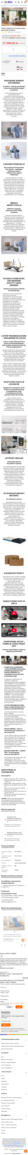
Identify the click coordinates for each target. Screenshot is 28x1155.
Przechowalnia (5, 1084)
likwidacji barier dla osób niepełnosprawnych (12, 1145)
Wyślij (19, 1007)
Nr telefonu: (4, 999)
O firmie (3, 1130)
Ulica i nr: (3, 987)
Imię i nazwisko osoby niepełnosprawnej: (12, 984)
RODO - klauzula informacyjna (9, 1124)
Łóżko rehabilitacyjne (6, 1067)
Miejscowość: (4, 996)
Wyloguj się (4, 1089)
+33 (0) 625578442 (7, 900)
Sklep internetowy (12, 1153)
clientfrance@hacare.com (8, 902)
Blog (2, 1056)
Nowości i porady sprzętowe (8, 1062)
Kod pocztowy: (5, 991)
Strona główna (4, 5)
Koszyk (3, 1078)
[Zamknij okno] (1, 956)
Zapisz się (6, 1025)
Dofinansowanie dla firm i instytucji (10, 1043)
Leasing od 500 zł (5, 1108)
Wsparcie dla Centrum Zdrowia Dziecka (11, 1097)
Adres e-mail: (4, 992)
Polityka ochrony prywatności (8, 1127)
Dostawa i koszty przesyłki (8, 1103)
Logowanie (4, 1086)
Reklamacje (4, 1111)
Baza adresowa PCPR (6, 1049)
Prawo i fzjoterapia (6, 1065)
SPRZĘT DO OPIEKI (13, 5)
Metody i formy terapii (6, 1059)
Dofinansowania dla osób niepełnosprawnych (12, 1046)
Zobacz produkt (23, 940)
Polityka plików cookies (7, 1122)
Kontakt (3, 1133)
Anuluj (9, 1007)
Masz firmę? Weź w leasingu (17, 56)
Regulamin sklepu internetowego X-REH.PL (12, 1119)
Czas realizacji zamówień (7, 1100)
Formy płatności (5, 1105)
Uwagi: (2, 1001)
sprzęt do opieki (17, 1143)
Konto (2, 1075)
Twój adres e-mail (5, 1021)
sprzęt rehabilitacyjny (16, 1142)
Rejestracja (4, 1081)
